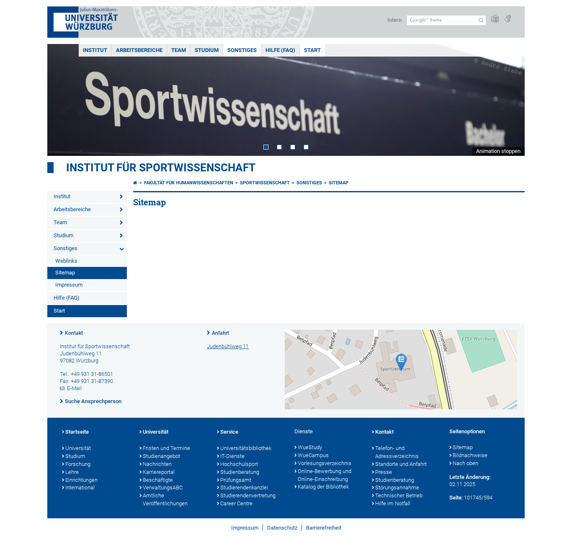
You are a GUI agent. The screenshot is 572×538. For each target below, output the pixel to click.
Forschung (77, 464)
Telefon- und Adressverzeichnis (397, 452)
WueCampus (313, 455)
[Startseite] (135, 183)
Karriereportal (159, 472)
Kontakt (74, 333)
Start (312, 50)
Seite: (456, 497)
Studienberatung (239, 472)
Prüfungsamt (235, 480)
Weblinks (66, 261)
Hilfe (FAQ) (280, 50)
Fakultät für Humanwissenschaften (188, 183)
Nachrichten (157, 464)
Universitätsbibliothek (245, 448)
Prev (62, 100)
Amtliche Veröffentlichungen (165, 499)
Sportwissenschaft (265, 183)
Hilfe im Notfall (392, 503)
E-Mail (74, 388)
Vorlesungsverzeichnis (324, 463)
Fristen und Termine (166, 448)
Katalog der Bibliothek (323, 487)
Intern (394, 20)
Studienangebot (161, 456)
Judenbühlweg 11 (228, 346)
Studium (207, 50)
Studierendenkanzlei (244, 487)
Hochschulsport (239, 464)
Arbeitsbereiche (139, 50)
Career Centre (236, 503)
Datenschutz (282, 528)
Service (229, 432)
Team (178, 50)
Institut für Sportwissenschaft (160, 167)
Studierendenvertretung (248, 495)
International (80, 487)
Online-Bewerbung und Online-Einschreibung (324, 475)
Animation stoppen (498, 151)
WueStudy (310, 447)
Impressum (68, 285)
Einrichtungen (81, 480)
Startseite (77, 432)
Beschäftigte (158, 480)
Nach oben (465, 463)
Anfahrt (220, 333)
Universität (78, 448)
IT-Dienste (232, 456)
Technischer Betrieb (399, 495)
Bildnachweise (470, 455)
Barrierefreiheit (323, 528)
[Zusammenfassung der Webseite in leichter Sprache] (495, 19)
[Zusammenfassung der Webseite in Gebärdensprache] (507, 19)
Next (510, 100)
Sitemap (65, 272)
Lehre (72, 472)
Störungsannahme (397, 487)
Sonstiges (242, 50)
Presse (383, 472)
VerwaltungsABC (163, 487)
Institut (95, 50)
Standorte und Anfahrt (401, 464)
